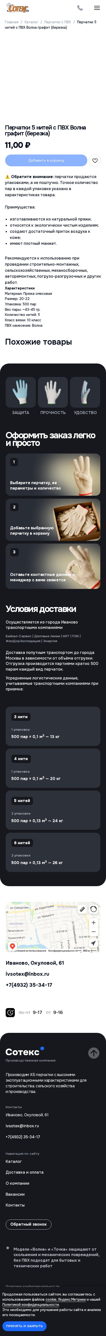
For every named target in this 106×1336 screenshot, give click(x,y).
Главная (11, 22)
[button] (97, 8)
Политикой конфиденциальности (30, 1304)
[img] (80, 8)
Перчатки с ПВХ (57, 22)
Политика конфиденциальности (32, 1286)
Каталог (32, 22)
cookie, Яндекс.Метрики (66, 1299)
